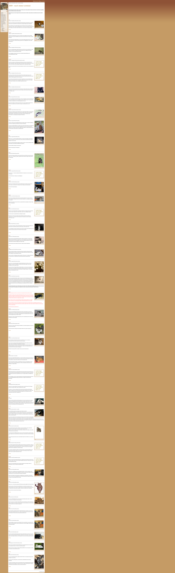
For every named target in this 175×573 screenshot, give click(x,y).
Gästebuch (3, 28)
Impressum (3, 30)
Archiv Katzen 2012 (3, 20)
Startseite (2, 12)
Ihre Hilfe (2, 24)
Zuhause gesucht (3, 22)
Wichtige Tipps (3, 21)
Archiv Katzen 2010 (3, 18)
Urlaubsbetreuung (3, 23)
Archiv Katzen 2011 (3, 19)
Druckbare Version (42, 571)
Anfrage (10, 29)
